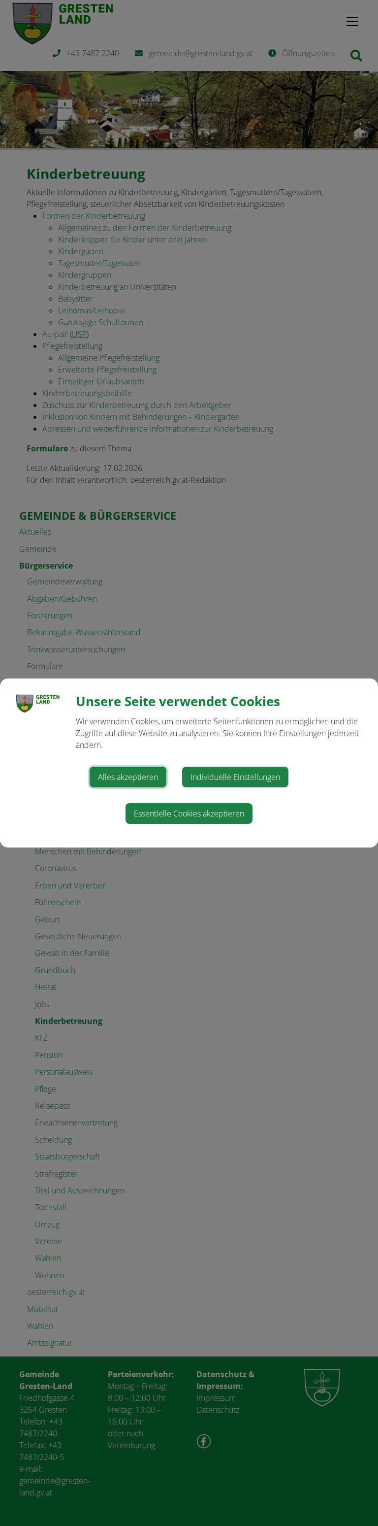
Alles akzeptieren (128, 777)
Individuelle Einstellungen (235, 777)
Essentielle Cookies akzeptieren (189, 813)
